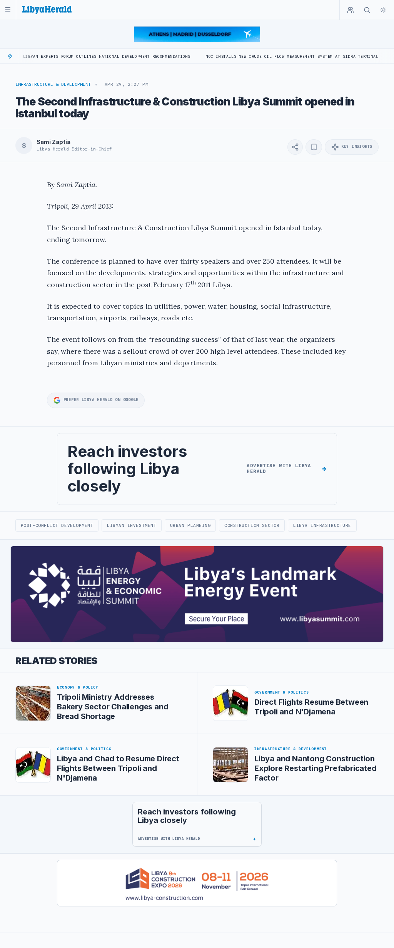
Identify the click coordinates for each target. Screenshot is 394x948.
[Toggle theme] (383, 10)
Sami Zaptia (53, 142)
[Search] (367, 10)
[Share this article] (295, 147)
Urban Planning (190, 525)
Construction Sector (251, 525)
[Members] (350, 10)
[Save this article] (314, 147)
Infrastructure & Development (53, 84)
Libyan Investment (131, 525)
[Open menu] (8, 10)
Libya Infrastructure (322, 525)
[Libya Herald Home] (47, 10)
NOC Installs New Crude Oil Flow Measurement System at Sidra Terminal (269, 56)
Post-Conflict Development (57, 525)
